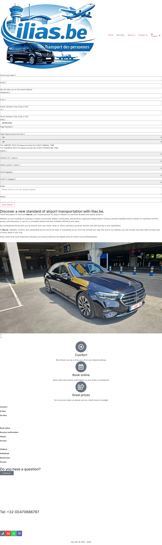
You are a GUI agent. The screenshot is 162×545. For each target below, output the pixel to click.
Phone (2, 197)
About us (131, 35)
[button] (81, 334)
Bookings (120, 35)
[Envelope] (8, 533)
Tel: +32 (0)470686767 (19, 512)
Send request (7, 205)
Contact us (143, 35)
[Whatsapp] (14, 533)
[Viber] (19, 533)
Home (110, 35)
